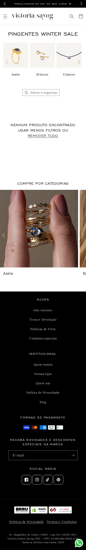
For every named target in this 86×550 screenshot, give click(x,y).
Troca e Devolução (43, 319)
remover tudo (43, 135)
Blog (43, 402)
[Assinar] (72, 455)
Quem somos (43, 364)
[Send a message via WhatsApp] (79, 543)
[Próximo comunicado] (81, 3)
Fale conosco (43, 310)
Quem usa (43, 383)
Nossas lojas (43, 374)
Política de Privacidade (43, 392)
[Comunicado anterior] (4, 3)
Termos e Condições (62, 522)
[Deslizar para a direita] (79, 62)
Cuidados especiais (43, 338)
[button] (5, 16)
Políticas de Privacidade (26, 522)
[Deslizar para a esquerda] (6, 62)
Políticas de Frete (43, 329)
